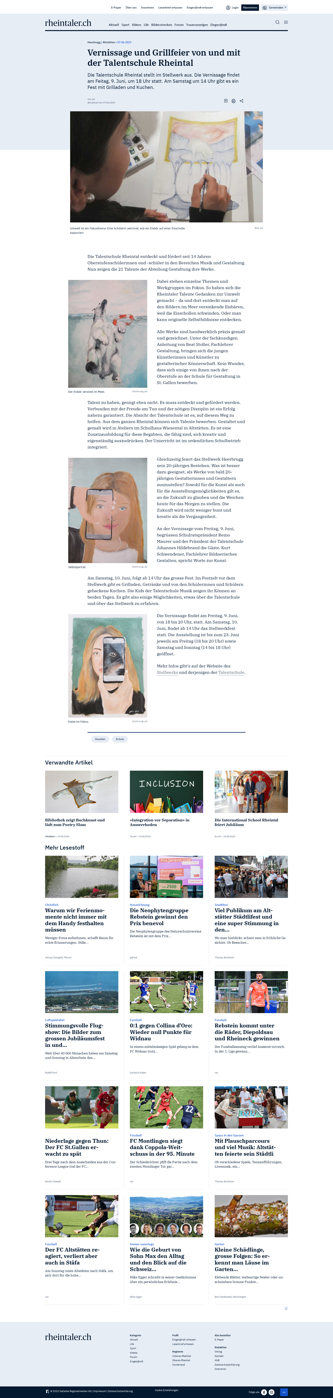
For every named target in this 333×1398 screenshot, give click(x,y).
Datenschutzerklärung (227, 1364)
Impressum (99, 1391)
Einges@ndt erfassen (200, 7)
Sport (125, 25)
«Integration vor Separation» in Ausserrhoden (159, 822)
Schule (120, 739)
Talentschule (231, 672)
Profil (175, 1335)
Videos (136, 25)
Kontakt (219, 1356)
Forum (179, 25)
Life (146, 25)
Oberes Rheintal (181, 1360)
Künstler (100, 739)
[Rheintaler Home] (68, 22)
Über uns (131, 7)
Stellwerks (167, 672)
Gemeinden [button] (276, 7)
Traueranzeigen (197, 25)
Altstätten (109, 42)
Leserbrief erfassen (170, 7)
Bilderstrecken (161, 25)
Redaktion (221, 1347)
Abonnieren (250, 7)
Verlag (218, 1351)
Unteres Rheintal (181, 1356)
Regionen (177, 1351)
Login (235, 7)
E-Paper (116, 7)
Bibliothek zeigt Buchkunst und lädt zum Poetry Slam (75, 822)
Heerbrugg (94, 42)
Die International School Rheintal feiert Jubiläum (246, 822)
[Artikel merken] (226, 101)
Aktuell (114, 25)
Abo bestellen (223, 1335)
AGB (217, 1360)
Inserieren (147, 7)
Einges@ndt (218, 25)
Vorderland (178, 1364)
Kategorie (135, 1335)
